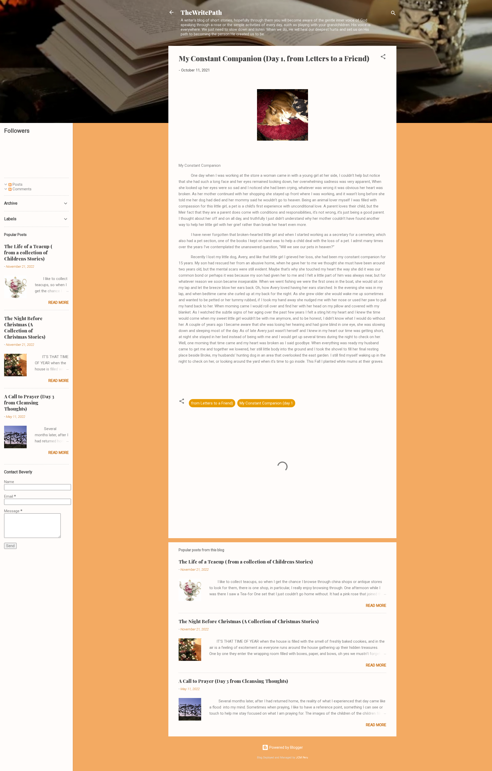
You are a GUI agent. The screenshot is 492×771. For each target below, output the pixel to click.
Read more (376, 605)
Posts (17, 184)
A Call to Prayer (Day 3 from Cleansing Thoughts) (233, 681)
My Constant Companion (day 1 (266, 403)
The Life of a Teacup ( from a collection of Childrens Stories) (246, 562)
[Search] (393, 14)
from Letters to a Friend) (212, 403)
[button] (383, 57)
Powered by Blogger (285, 747)
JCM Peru (302, 757)
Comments (22, 189)
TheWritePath (201, 12)
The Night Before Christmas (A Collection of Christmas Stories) (249, 621)
